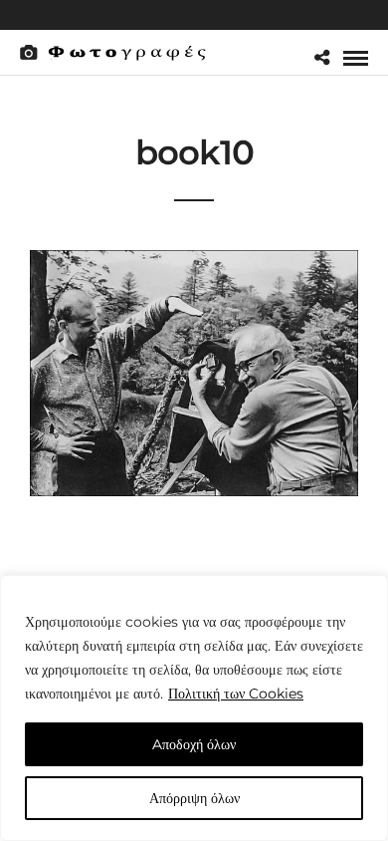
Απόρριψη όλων (194, 798)
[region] (194, 708)
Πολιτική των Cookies (235, 693)
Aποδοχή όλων (194, 744)
